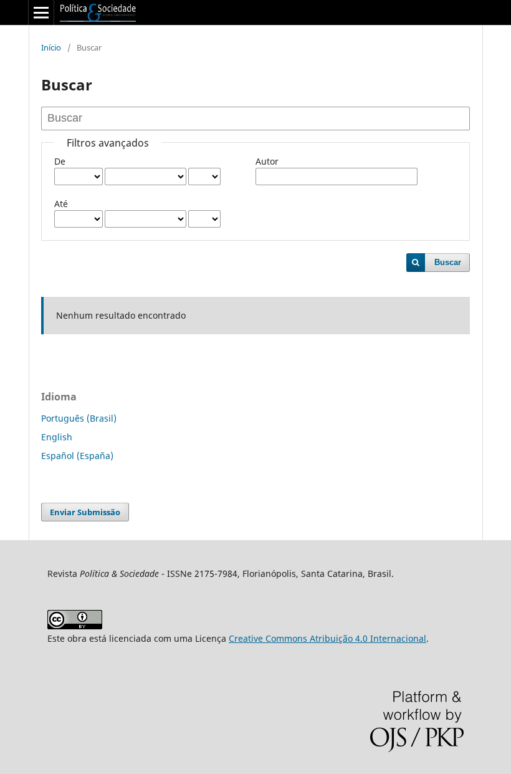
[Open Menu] (41, 12)
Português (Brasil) (79, 418)
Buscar (447, 262)
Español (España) (77, 456)
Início (51, 47)
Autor (267, 161)
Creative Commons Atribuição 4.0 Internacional (327, 638)
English (56, 437)
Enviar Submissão (85, 512)
